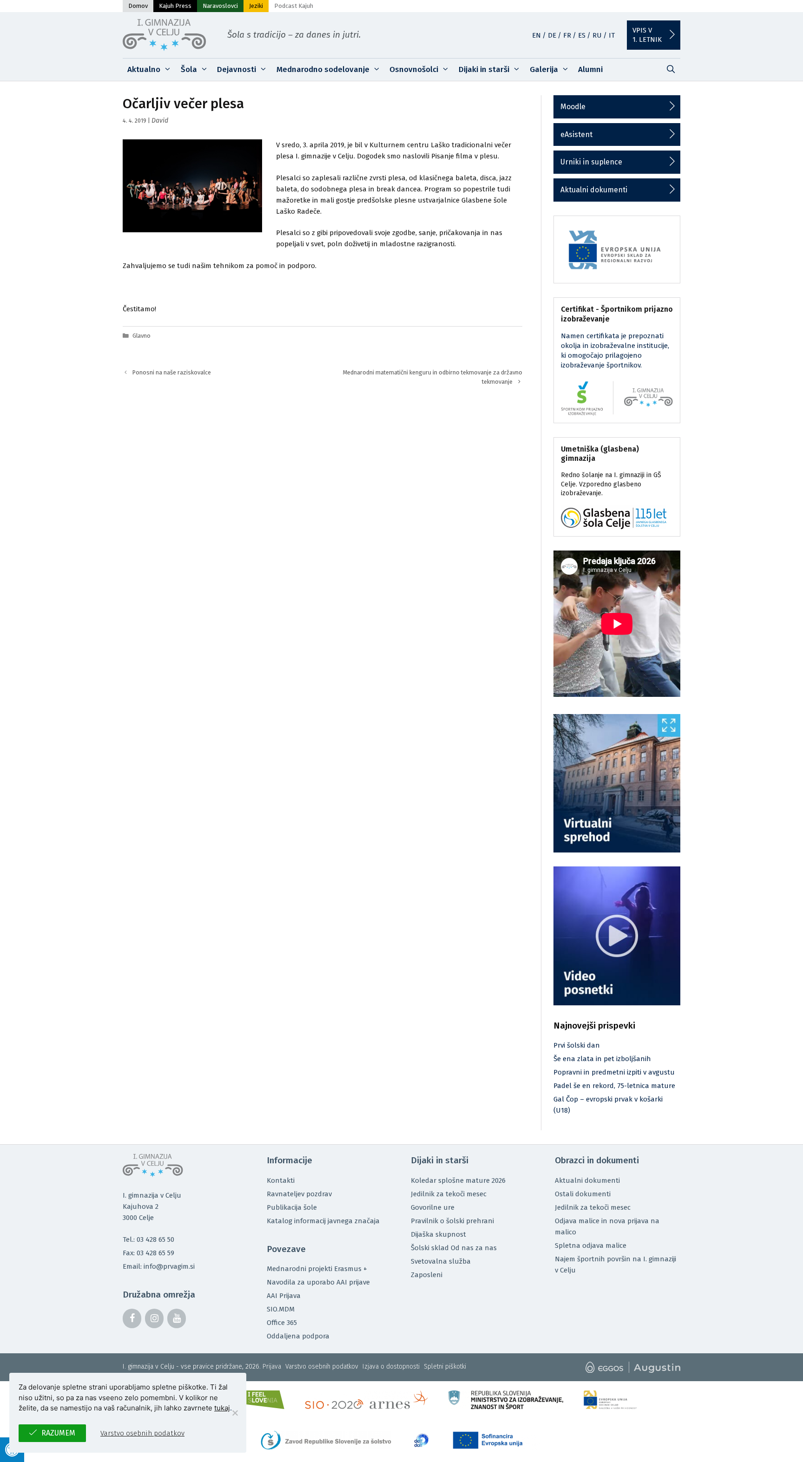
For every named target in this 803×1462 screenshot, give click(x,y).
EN (536, 35)
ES (582, 35)
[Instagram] (154, 1318)
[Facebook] (132, 1318)
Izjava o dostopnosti (391, 1366)
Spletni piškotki (445, 1366)
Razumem (58, 1433)
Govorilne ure (432, 1207)
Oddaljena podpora (298, 1336)
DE (552, 35)
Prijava (272, 1366)
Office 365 (282, 1322)
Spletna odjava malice (590, 1245)
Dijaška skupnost (438, 1234)
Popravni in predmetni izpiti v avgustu (614, 1072)
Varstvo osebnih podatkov (321, 1366)
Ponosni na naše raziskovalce (171, 372)
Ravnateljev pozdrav (299, 1194)
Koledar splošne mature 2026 (458, 1180)
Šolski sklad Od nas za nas (454, 1248)
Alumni (590, 69)
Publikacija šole (292, 1207)
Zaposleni (426, 1275)
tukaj (222, 1407)
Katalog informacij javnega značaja (323, 1221)
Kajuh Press (175, 5)
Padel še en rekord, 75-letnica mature (614, 1086)
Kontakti (281, 1180)
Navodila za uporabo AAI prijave (318, 1282)
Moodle (573, 106)
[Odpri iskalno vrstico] (670, 70)
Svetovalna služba (441, 1261)
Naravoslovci (220, 5)
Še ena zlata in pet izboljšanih (602, 1059)
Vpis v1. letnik (647, 35)
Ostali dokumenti (583, 1194)
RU (597, 35)
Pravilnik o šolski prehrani (452, 1221)
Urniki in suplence (591, 161)
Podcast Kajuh (293, 5)
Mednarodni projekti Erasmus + (317, 1269)
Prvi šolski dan (576, 1045)
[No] (234, 1412)
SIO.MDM (281, 1309)
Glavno (141, 335)
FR (567, 35)
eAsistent (576, 134)
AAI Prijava (284, 1296)
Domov (138, 5)
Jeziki (256, 5)
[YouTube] (176, 1318)
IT (612, 35)
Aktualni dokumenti (593, 189)
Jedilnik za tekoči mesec (449, 1194)
